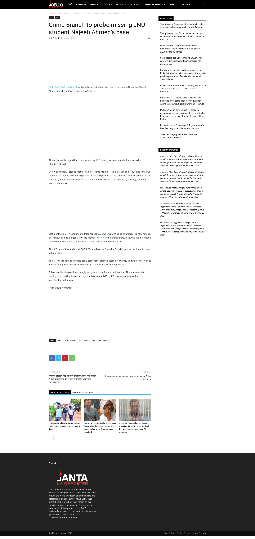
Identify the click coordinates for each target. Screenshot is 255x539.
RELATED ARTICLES (59, 392)
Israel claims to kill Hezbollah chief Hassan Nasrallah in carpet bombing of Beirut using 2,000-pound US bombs (180, 48)
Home (51, 13)
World (120, 4)
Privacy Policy (168, 533)
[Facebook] (52, 358)
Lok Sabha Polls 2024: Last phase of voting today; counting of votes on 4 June (64, 426)
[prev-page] (50, 438)
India (93, 4)
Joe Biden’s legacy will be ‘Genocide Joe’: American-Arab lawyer (179, 136)
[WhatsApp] (72, 358)
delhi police (84, 340)
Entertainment (154, 4)
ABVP (104, 237)
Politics (107, 4)
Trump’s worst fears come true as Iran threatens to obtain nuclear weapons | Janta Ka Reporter (182, 25)
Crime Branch (70, 340)
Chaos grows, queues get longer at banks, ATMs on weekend (127, 377)
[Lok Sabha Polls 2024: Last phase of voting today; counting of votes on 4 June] (65, 410)
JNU (93, 340)
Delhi (66, 13)
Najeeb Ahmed (104, 340)
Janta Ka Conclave (199, 533)
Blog (172, 4)
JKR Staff (55, 38)
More (185, 4)
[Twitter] (58, 358)
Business (81, 4)
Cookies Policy (183, 533)
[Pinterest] (65, 358)
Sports (134, 4)
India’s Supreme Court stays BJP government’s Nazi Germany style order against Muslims (182, 127)
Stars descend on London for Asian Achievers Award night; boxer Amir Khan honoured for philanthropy (181, 61)
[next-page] (55, 438)
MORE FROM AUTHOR (82, 392)
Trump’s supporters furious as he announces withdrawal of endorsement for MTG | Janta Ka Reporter (182, 36)
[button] (202, 4)
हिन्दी (70, 4)
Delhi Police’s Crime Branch (63, 87)
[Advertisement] (100, 63)
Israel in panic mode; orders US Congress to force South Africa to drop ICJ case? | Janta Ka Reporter (183, 88)
